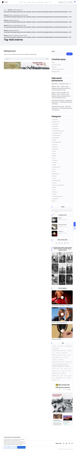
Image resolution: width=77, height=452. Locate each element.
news (54, 158)
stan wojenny (63, 373)
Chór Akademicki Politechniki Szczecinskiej (59, 350)
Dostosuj (6, 447)
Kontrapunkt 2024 (57, 142)
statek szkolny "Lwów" (55, 375)
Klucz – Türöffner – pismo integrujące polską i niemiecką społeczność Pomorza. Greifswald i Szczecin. (61, 88)
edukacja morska (64, 352)
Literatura (55, 144)
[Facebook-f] (63, 443)
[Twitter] (66, 443)
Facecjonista (55, 128)
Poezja (54, 164)
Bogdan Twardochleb (68, 346)
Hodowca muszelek (56, 64)
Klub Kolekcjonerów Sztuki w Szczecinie (58, 361)
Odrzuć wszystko (13, 447)
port (59, 370)
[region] (14, 442)
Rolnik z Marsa (56, 173)
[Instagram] (72, 443)
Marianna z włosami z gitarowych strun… (60, 322)
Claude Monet (69, 350)
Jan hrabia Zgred (56, 135)
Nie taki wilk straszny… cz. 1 (65, 83)
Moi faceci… (54, 67)
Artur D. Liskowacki (60, 346)
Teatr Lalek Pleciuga (59, 377)
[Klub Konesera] (5, 2)
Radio (54, 171)
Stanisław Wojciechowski (56, 373)
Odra (61, 368)
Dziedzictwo (55, 126)
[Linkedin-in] (69, 443)
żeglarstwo (54, 379)
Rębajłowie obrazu (56, 71)
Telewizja (55, 191)
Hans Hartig (68, 355)
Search (53, 51)
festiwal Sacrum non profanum (57, 355)
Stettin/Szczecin (40, 2)
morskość (53, 368)
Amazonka (55, 119)
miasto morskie (67, 366)
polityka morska (54, 370)
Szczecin (55, 182)
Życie (50, 2)
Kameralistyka (56, 137)
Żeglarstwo (55, 198)
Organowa (55, 160)
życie (58, 379)
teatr (53, 377)
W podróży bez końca (57, 196)
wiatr (64, 377)
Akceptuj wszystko (21, 447)
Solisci (54, 178)
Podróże (55, 162)
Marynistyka (55, 149)
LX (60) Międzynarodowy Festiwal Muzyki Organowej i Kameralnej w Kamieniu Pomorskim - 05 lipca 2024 (60, 364)
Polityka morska (56, 167)
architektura (54, 346)
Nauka (46, 2)
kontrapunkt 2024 (69, 361)
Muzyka (54, 155)
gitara (64, 355)
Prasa (54, 169)
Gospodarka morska (57, 133)
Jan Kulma (66, 357)
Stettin (62, 375)
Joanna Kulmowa (60, 359)
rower (66, 370)
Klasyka (54, 140)
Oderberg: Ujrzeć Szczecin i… (58, 69)
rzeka (70, 370)
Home (21, 2)
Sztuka (25, 2)
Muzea (54, 153)
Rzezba (54, 176)
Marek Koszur (55, 83)
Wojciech (54, 86)
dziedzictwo (58, 352)
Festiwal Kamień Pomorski (58, 131)
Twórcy (54, 194)
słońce (70, 375)
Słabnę (53, 62)
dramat (53, 352)
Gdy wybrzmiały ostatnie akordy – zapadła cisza (61, 305)
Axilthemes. (71, 449)
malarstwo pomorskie (60, 366)
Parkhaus (65, 368)
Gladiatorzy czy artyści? (56, 339)
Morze (33, 2)
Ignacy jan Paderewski (55, 357)
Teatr (54, 189)
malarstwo (53, 366)
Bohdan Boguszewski (55, 348)
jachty (62, 357)
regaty (63, 370)
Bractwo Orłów (56, 121)
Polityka (29, 2)
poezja (70, 368)
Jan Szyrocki (54, 359)
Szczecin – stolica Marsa (58, 185)
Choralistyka (55, 124)
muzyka (58, 368)
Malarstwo (55, 146)
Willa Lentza (69, 377)
